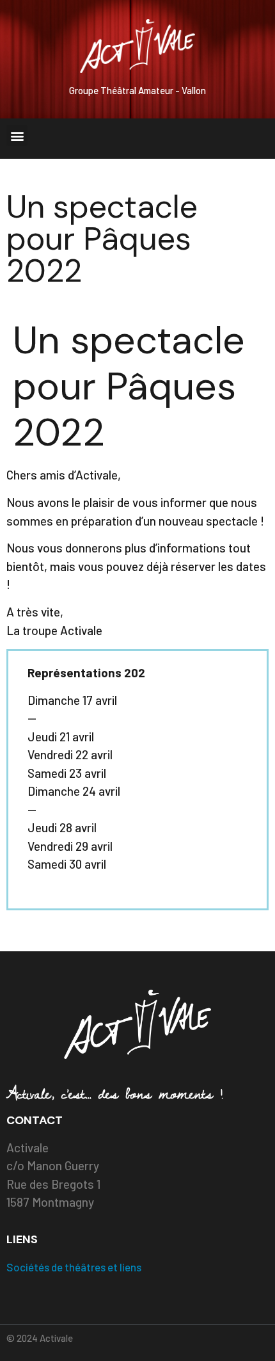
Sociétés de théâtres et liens (73, 1266)
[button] (17, 135)
